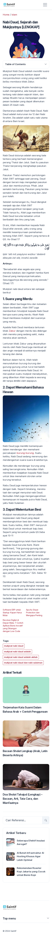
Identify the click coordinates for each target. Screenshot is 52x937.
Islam (14, 14)
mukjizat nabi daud (13, 646)
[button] (48, 919)
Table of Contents (15, 64)
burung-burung (25, 453)
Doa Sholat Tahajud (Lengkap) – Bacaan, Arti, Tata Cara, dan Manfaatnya (22, 799)
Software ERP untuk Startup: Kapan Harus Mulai (12, 612)
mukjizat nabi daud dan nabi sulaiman (23, 662)
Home (6, 14)
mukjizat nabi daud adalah (17, 651)
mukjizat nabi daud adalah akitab (21, 657)
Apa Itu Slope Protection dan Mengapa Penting (34, 612)
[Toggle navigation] (45, 5)
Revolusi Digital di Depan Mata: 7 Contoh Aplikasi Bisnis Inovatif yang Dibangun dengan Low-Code (13, 625)
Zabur (12, 330)
